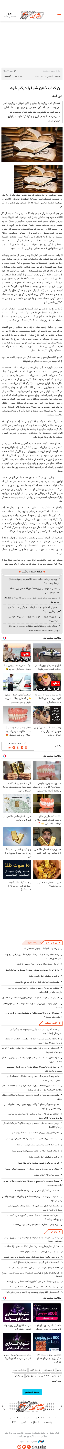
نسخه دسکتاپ (32, 1392)
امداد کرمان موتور (20, 1370)
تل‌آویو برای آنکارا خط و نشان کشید (44, 976)
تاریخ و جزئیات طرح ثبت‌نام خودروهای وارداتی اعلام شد (35, 1224)
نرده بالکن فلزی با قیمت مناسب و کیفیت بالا (39, 1251)
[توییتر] (24, 1447)
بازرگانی (54, 1231)
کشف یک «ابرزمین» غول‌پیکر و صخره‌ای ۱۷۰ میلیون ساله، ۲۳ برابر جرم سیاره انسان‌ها (32, 1050)
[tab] (53, 942)
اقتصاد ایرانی (44, 1375)
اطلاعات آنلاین (32, 15)
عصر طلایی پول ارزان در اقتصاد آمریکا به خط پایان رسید (35, 1132)
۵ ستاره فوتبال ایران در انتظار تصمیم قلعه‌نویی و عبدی (35, 1151)
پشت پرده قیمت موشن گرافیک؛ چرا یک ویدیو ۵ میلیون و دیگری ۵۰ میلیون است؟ (33, 1239)
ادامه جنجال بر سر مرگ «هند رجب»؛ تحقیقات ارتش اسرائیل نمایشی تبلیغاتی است (35, 1078)
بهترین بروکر (31, 1375)
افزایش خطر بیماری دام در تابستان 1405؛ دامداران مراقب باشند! (31, 1246)
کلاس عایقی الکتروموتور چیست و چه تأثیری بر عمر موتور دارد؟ (32, 1292)
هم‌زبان (26, 1418)
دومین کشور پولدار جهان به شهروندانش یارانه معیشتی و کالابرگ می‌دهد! (34, 619)
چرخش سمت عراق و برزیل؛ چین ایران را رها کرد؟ (38, 964)
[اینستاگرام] (29, 1447)
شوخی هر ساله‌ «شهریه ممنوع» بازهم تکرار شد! (38, 1163)
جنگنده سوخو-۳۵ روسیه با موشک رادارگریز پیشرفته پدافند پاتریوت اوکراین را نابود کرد (35, 1116)
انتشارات (35, 1422)
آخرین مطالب (51, 1023)
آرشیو (23, 1422)
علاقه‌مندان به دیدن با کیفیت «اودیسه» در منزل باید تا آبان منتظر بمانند (32, 1097)
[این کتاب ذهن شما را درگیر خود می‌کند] (32, 144)
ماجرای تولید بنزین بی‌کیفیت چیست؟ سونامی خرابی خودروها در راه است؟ (33, 1006)
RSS (14, 1422)
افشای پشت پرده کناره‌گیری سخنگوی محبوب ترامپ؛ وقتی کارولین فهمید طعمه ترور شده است (34, 628)
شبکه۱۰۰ (52, 1418)
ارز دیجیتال (19, 1375)
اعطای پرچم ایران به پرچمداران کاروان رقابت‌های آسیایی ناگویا (32, 1169)
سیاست (46, 70)
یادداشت (48, 1422)
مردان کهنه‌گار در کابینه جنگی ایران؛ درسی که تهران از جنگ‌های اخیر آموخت (32, 600)
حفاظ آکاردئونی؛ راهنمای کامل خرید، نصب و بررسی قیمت (34, 1267)
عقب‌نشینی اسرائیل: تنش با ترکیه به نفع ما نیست (37, 982)
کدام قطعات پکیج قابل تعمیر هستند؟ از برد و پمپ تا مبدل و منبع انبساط (32, 1274)
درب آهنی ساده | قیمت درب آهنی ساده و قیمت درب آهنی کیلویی (31, 1257)
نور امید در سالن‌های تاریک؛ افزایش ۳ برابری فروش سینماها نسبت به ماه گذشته (35, 1069)
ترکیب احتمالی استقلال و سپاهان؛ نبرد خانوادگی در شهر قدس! (32, 1139)
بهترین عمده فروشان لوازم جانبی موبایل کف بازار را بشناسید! (32, 1287)
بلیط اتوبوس (56, 1381)
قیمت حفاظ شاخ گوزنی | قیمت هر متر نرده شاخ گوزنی (35, 1262)
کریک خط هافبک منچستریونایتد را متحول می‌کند (38, 1145)
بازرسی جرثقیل (48, 1370)
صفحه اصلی (56, 70)
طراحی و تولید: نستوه (29, 1441)
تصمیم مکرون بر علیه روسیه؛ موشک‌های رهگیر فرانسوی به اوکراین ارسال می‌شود (32, 1198)
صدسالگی (39, 1418)
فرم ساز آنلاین (35, 1370)
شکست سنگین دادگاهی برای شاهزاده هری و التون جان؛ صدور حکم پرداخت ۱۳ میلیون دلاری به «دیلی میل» (32, 1088)
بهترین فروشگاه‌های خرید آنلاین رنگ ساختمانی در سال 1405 (33, 1281)
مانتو (59, 1370)
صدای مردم (13, 1418)
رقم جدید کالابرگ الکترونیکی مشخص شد (41, 948)
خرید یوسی (56, 1375)
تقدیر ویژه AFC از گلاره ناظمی (46, 1175)
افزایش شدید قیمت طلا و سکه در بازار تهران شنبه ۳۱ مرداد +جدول (30, 997)
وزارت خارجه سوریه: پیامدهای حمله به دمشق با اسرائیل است (32, 970)
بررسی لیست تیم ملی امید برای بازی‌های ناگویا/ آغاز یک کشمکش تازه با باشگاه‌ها (33, 1125)
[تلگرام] (19, 1447)
